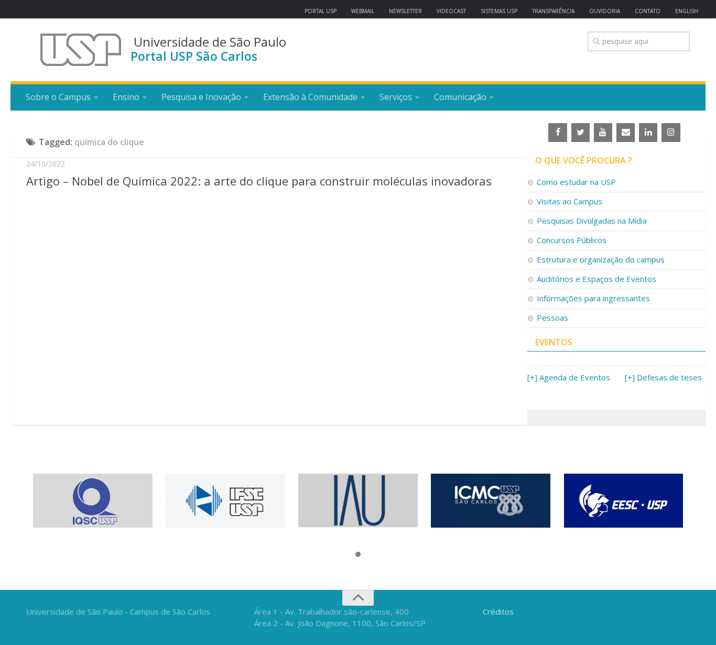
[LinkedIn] (648, 132)
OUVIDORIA (604, 11)
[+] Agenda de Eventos (568, 377)
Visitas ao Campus (569, 201)
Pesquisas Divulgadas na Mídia (592, 220)
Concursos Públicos (571, 240)
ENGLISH (686, 11)
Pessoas (552, 317)
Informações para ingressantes (593, 298)
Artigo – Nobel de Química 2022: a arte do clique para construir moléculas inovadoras (259, 181)
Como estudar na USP (576, 182)
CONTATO (647, 11)
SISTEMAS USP (499, 11)
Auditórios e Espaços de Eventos (596, 279)
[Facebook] (557, 132)
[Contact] (625, 132)
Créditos (498, 611)
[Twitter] (580, 132)
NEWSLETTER (405, 11)
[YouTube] (603, 132)
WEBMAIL (362, 11)
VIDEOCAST (451, 11)
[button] (358, 555)
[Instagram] (670, 132)
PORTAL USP (321, 11)
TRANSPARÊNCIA (553, 11)
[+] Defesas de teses (663, 377)
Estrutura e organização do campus (601, 259)
